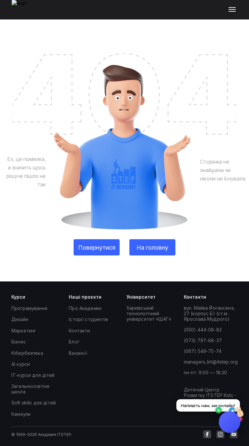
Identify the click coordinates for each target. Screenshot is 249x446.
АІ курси (20, 364)
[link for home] (23, 13)
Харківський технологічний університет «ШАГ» (148, 313)
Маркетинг (23, 330)
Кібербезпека (27, 353)
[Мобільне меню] (234, 9)
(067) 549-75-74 (202, 351)
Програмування (29, 308)
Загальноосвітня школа (30, 388)
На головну (152, 247)
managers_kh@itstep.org (211, 362)
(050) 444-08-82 (203, 329)
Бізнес (18, 341)
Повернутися (96, 247)
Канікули (20, 414)
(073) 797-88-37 (203, 340)
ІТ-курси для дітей (33, 375)
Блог (74, 341)
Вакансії (78, 353)
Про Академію (85, 308)
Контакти (79, 330)
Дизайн (19, 319)
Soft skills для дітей (33, 402)
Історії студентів (88, 319)
